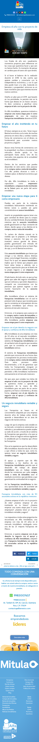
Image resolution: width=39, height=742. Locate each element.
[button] (19, 19)
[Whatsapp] (25, 12)
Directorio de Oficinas (9, 703)
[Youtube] (22, 12)
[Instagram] (19, 12)
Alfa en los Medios (8, 709)
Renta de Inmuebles (8, 701)
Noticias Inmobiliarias (9, 712)
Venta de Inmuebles (8, 697)
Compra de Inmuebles (9, 699)
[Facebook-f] (17, 12)
